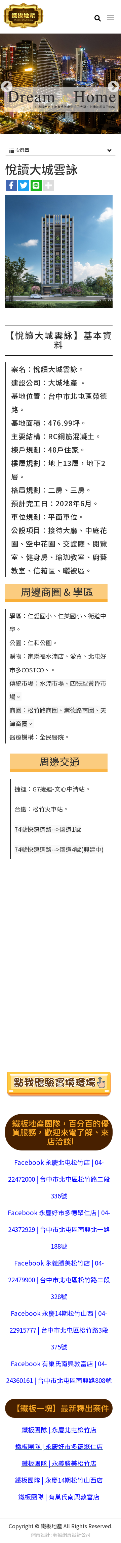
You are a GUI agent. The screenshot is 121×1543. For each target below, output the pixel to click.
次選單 (21, 150)
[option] (60, 84)
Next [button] (110, 84)
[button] (97, 17)
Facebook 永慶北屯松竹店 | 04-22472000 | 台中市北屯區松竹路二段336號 (59, 1179)
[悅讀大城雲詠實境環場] (59, 1085)
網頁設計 (40, 1534)
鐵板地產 (23, 16)
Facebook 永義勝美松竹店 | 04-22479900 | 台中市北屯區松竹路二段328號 (59, 1279)
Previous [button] (3, 84)
